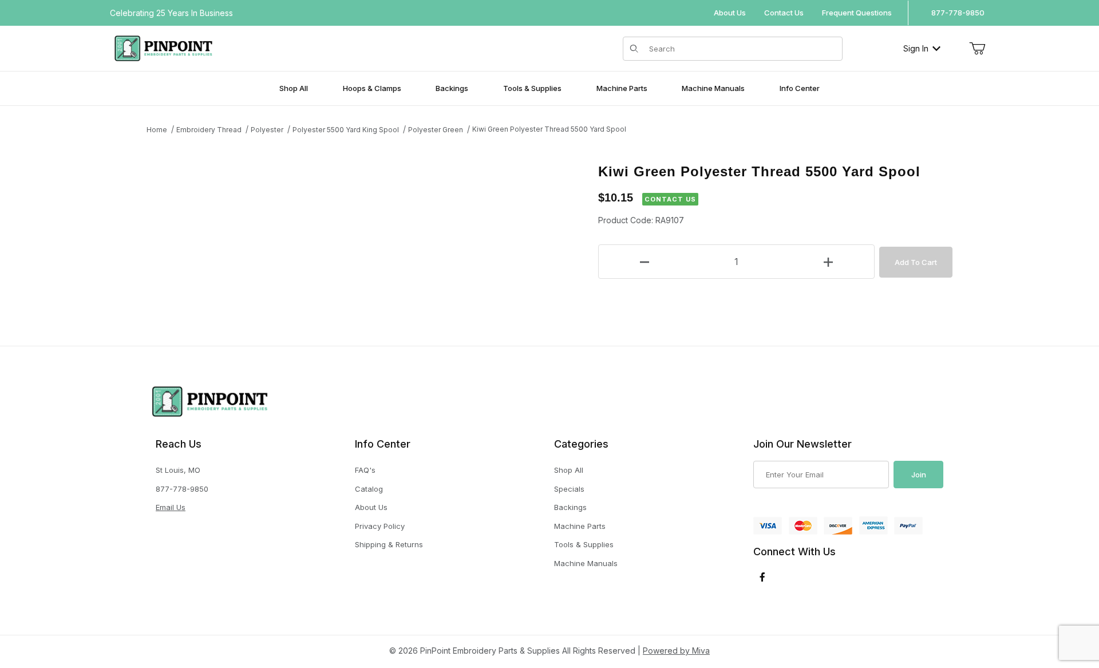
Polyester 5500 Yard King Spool (345, 129)
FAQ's (365, 470)
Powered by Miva (676, 650)
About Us (730, 12)
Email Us (170, 507)
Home (157, 129)
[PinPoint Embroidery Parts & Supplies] (163, 47)
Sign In (915, 48)
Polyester (267, 129)
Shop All (568, 470)
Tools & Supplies (584, 544)
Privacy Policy (380, 526)
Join (918, 474)
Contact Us (784, 12)
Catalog (369, 488)
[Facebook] (762, 577)
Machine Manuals (586, 563)
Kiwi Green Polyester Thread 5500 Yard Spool (549, 129)
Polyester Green (435, 129)
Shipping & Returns (389, 544)
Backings (570, 507)
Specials (569, 488)
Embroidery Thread (209, 129)
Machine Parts (580, 526)
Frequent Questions (857, 12)
